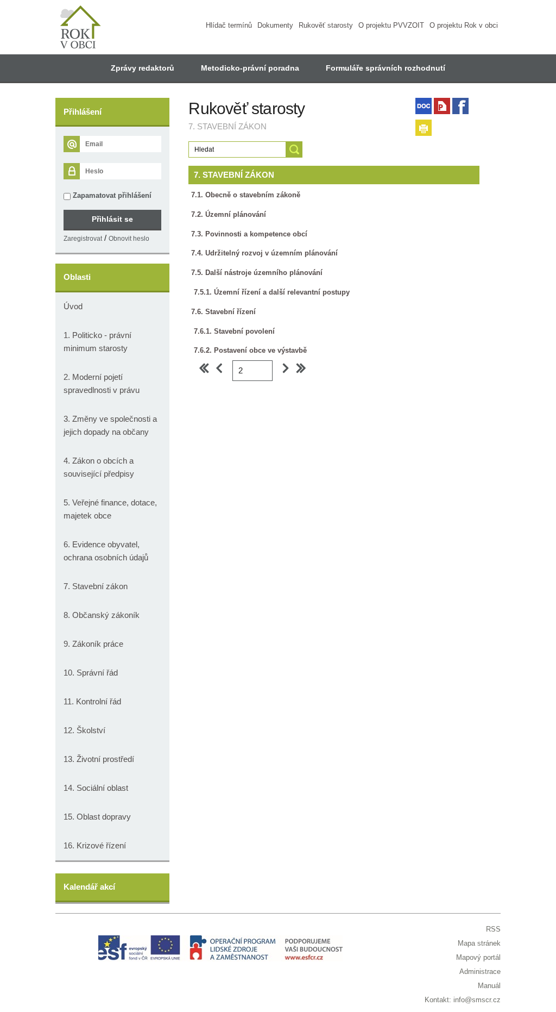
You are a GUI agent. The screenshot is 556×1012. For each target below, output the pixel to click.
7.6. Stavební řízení (223, 312)
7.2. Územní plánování (228, 214)
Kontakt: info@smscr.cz (463, 1000)
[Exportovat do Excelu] (423, 106)
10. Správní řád (91, 672)
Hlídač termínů (229, 25)
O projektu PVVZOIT (391, 25)
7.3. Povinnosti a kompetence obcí (249, 234)
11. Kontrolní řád (92, 701)
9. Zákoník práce (93, 643)
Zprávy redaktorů (142, 68)
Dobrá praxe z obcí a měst (261, 95)
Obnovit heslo (129, 238)
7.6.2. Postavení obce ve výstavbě (250, 350)
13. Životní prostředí (99, 759)
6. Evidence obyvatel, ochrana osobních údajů (106, 551)
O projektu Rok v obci (463, 25)
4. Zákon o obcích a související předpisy (99, 467)
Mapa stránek (479, 943)
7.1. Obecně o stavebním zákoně (245, 195)
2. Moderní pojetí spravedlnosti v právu (102, 383)
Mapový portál (478, 957)
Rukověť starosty (326, 25)
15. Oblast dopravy (97, 816)
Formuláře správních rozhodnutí (385, 68)
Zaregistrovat (83, 238)
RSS (493, 929)
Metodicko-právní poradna (250, 68)
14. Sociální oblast (96, 787)
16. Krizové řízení (95, 845)
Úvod (73, 306)
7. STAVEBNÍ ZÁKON (234, 174)
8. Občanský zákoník (102, 615)
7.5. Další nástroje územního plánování (257, 272)
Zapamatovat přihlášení (111, 195)
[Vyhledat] (294, 149)
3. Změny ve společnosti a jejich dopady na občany (110, 425)
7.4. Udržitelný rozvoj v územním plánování (264, 253)
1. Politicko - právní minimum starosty (97, 341)
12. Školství (84, 730)
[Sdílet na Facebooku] (460, 106)
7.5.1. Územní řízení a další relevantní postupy (272, 292)
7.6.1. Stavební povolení (234, 331)
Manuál (489, 986)
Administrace (480, 971)
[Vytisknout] (423, 128)
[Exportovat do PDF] (442, 106)
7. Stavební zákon (96, 586)
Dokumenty (275, 25)
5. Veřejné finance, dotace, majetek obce (110, 509)
